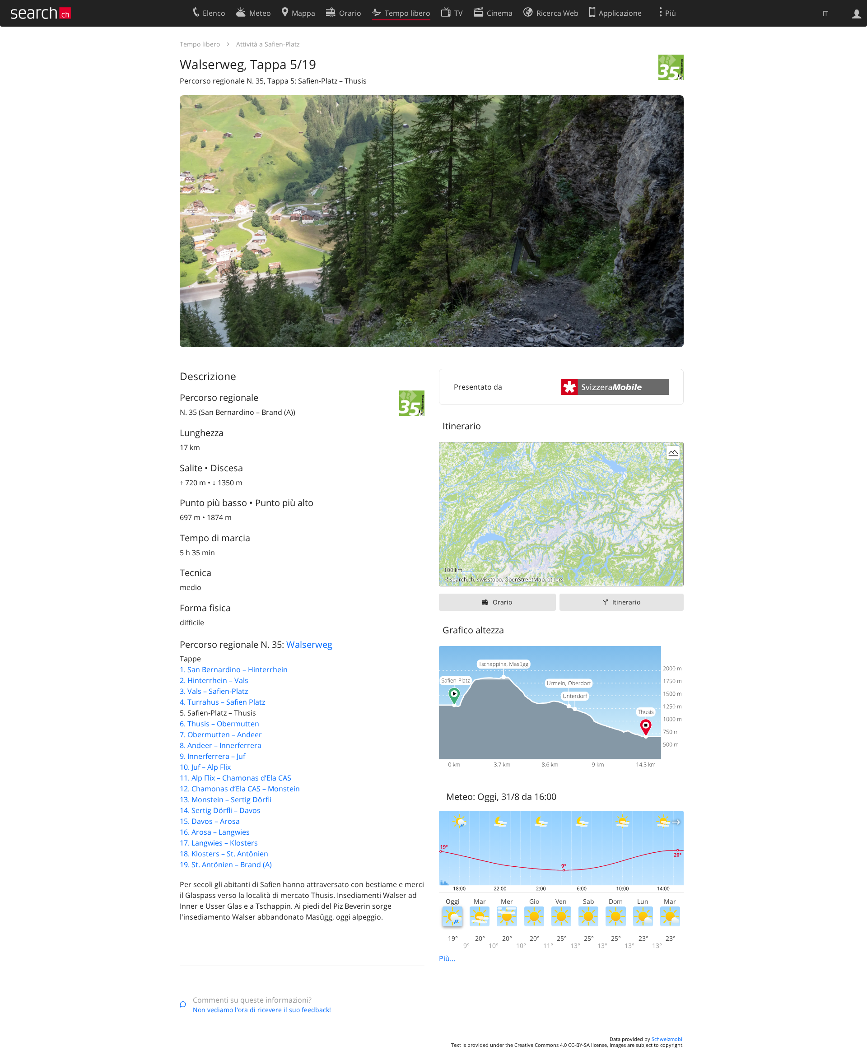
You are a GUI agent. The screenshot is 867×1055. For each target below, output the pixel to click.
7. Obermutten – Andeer (221, 734)
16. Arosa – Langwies (215, 832)
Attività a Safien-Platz (268, 44)
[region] (561, 514)
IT (825, 14)
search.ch (462, 579)
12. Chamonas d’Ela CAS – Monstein (240, 789)
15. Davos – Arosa (210, 821)
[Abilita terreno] (673, 452)
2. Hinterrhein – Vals (214, 680)
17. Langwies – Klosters (219, 843)
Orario (502, 602)
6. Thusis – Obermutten (219, 724)
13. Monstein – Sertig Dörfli (225, 799)
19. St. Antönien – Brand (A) (226, 864)
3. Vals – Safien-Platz (214, 691)
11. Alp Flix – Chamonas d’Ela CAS (235, 778)
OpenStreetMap (524, 579)
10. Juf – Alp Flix (205, 767)
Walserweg (309, 644)
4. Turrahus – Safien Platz (222, 702)
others (555, 579)
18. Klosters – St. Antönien (224, 854)
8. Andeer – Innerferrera (220, 745)
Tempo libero (200, 44)
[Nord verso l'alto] (673, 575)
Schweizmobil (668, 1039)
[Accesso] (857, 13)
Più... (447, 958)
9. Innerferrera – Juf (212, 756)
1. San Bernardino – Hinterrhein (234, 669)
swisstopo (489, 579)
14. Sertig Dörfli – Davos (220, 810)
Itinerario (626, 602)
